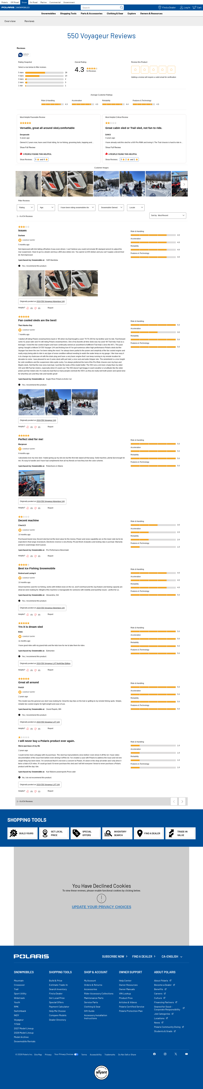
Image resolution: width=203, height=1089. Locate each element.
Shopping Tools (68, 13)
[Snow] (15, 7)
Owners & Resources (151, 13)
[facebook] (154, 1054)
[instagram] (165, 1054)
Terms (84, 1054)
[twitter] (176, 1054)
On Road (33, 2)
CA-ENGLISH (170, 956)
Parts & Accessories (91, 13)
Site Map (38, 1054)
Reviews (29, 21)
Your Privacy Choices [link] (63, 1054)
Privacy (48, 1054)
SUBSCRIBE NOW (113, 956)
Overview (10, 21)
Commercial (54, 2)
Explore (132, 13)
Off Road (15, 2)
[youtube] (186, 1054)
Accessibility (96, 1054)
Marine (43, 2)
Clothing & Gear (115, 13)
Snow (24, 2)
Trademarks (109, 1054)
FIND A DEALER (142, 956)
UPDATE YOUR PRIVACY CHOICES (101, 907)
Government (69, 2)
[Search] (121, 7)
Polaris (4, 2)
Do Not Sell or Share (127, 1054)
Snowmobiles (48, 13)
